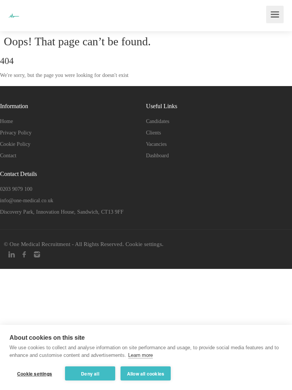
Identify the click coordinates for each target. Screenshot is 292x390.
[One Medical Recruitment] (14, 10)
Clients (153, 133)
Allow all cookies (145, 373)
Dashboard (157, 155)
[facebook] (24, 254)
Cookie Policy (15, 144)
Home (6, 121)
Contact (8, 155)
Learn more (140, 355)
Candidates (157, 121)
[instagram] (36, 254)
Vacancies (156, 144)
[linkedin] (11, 254)
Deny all (90, 373)
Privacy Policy (16, 133)
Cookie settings (143, 244)
